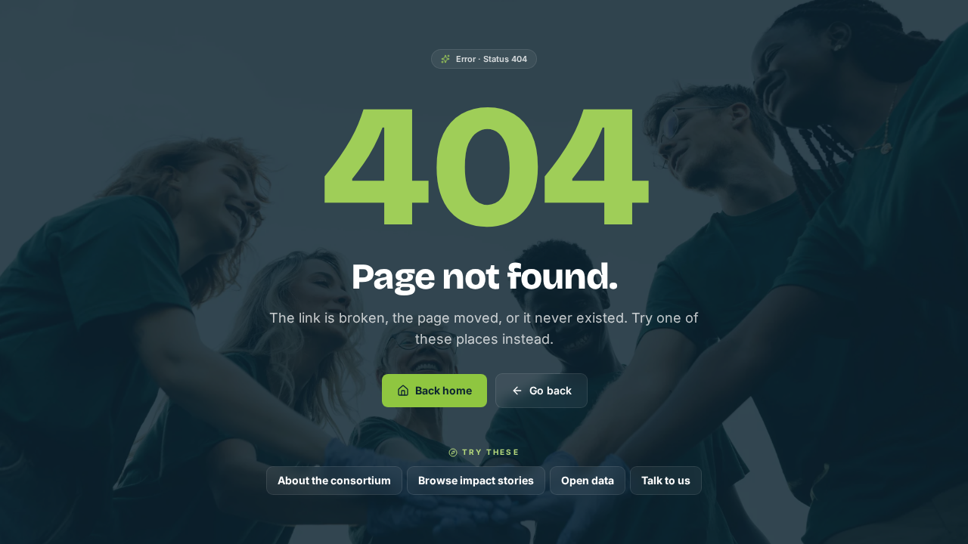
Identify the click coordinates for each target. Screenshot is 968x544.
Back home (443, 390)
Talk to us (665, 480)
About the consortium (334, 480)
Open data (587, 480)
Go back (550, 390)
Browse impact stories (476, 480)
